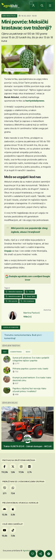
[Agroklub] (10, 5)
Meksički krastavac (15, 292)
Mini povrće (12, 301)
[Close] (42, 5)
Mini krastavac (28, 301)
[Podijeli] (40, 553)
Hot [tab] (4, 352)
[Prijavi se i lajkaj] (32, 553)
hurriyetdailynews (34, 100)
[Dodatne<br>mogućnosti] (48, 553)
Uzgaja (8, 250)
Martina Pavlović (31, 312)
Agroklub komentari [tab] (10, 327)
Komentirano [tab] (16, 352)
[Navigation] (50, 5)
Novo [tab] (28, 352)
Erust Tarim (31, 296)
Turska (31, 292)
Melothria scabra (14, 296)
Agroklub (27, 550)
